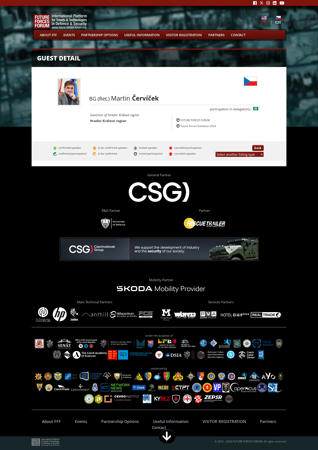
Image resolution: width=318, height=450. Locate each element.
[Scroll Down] (167, 436)
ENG (264, 22)
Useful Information (142, 35)
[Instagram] (268, 3)
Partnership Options (99, 35)
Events (69, 35)
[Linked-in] (274, 3)
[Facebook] (255, 3)
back (258, 148)
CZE (278, 22)
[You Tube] (281, 3)
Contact (238, 35)
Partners (216, 35)
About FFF (48, 35)
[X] (261, 3)
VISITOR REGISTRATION (184, 35)
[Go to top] (301, 436)
